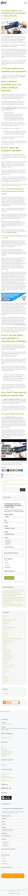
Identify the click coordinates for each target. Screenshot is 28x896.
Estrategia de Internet (7, 642)
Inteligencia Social (6, 654)
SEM (3, 673)
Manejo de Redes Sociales (8, 656)
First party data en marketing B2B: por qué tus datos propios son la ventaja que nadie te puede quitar (13, 598)
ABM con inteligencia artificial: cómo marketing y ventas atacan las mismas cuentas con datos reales (13, 604)
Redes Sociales (6, 671)
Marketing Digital (19, 475)
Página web (4, 833)
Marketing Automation (7, 658)
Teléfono (6, 526)
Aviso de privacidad (5, 890)
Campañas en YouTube (6, 780)
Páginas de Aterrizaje (5, 776)
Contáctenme (9, 578)
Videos (4, 682)
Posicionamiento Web (7, 667)
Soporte (3, 764)
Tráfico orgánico (6, 680)
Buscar (22, 490)
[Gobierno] (14, 544)
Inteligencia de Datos (7, 652)
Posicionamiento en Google (8, 665)
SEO (3, 675)
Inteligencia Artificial (7, 650)
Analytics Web (6, 616)
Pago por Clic (5, 663)
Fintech (4, 646)
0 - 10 (6, 560)
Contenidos (5, 623)
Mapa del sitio (11, 891)
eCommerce (3, 775)
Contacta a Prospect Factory (7, 462)
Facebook (5, 644)
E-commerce (5, 633)
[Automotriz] (14, 542)
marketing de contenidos (9, 477)
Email (5, 520)
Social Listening (6, 678)
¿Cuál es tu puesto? (9, 546)
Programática (4, 756)
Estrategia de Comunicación (9, 475)
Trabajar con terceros (21, 890)
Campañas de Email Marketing (7, 778)
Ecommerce (5, 635)
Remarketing (4, 749)
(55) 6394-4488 (4, 724)
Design (4, 631)
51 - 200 (7, 565)
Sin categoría (5, 676)
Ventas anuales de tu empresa (11, 552)
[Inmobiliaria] (14, 540)
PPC (3, 669)
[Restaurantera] (14, 541)
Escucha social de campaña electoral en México (12, 639)
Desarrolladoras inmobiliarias (8, 627)
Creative (4, 625)
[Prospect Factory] (4, 3)
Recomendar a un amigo (6, 737)
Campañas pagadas (6, 622)
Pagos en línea (4, 765)
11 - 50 (6, 563)
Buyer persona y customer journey (10, 620)
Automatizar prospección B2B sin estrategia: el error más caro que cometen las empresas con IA (13, 591)
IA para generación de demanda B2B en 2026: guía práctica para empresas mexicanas (13, 594)
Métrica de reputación (6, 753)
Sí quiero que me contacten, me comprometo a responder (13, 876)
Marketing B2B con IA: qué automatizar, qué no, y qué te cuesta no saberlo (14, 601)
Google (4, 648)
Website (6, 531)
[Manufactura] (14, 543)
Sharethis (15, 161)
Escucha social (5, 637)
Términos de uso (13, 890)
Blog (4, 618)
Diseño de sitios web (5, 773)
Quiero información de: (9, 571)
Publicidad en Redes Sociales (7, 752)
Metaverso (5, 661)
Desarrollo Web (6, 629)
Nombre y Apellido (8, 514)
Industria (6, 537)
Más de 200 (7, 567)
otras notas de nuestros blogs (12, 60)
